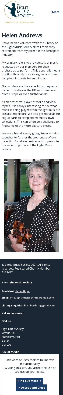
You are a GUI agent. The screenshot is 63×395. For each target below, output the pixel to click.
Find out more (28, 381)
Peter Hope (22, 291)
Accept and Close (32, 388)
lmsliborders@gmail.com (39, 305)
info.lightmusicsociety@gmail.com (32, 297)
